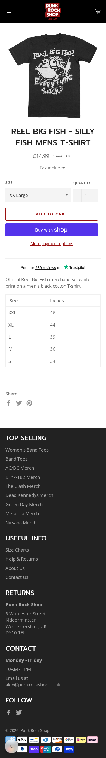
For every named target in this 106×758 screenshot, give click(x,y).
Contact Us (16, 577)
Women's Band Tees (27, 450)
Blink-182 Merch (22, 477)
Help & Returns (21, 559)
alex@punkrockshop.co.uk (33, 684)
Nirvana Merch (20, 522)
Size (8, 183)
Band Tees (16, 459)
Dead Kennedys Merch (29, 495)
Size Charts (17, 550)
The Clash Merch (22, 486)
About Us (15, 568)
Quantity (81, 183)
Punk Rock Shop (35, 730)
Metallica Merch (22, 513)
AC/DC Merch (19, 468)
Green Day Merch (24, 504)
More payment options (51, 243)
